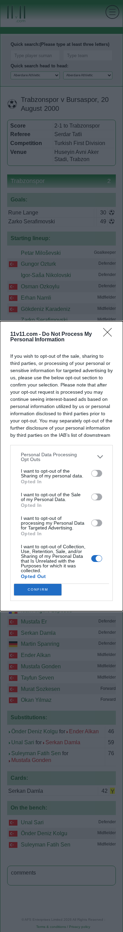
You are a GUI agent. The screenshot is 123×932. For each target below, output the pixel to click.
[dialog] (61, 466)
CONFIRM (38, 589)
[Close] (109, 334)
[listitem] (61, 457)
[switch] (96, 473)
